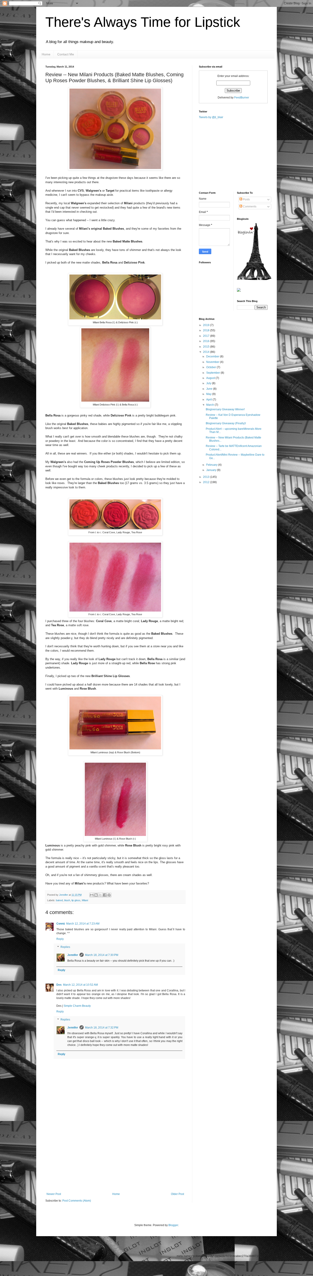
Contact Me (65, 54)
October (211, 367)
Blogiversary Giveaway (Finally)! (226, 423)
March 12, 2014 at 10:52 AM (80, 984)
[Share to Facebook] (104, 895)
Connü (60, 923)
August (211, 378)
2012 (206, 482)
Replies (65, 947)
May (209, 394)
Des (59, 984)
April (209, 399)
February (212, 464)
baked (59, 900)
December (213, 356)
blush (67, 900)
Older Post (177, 1194)
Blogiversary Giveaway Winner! (225, 409)
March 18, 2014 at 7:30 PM (101, 955)
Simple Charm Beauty (77, 1005)
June (209, 388)
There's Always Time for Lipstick (142, 22)
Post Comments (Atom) (76, 1200)
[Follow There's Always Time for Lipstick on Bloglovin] (254, 279)
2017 (206, 335)
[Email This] (91, 895)
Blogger (173, 1225)
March (210, 404)
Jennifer (64, 894)
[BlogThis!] (96, 895)
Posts (246, 199)
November (213, 362)
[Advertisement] (115, 1158)
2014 (206, 352)
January (211, 470)
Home (46, 54)
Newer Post (54, 1194)
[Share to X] (100, 895)
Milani (85, 900)
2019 (206, 325)
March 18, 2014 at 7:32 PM (101, 1027)
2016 (206, 341)
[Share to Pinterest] (109, 895)
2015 (206, 346)
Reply (60, 939)
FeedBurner (241, 97)
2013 (206, 477)
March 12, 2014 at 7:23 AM (82, 923)
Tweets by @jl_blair (211, 117)
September (213, 372)
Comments (249, 206)
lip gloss (75, 900)
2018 (206, 330)
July (209, 383)
